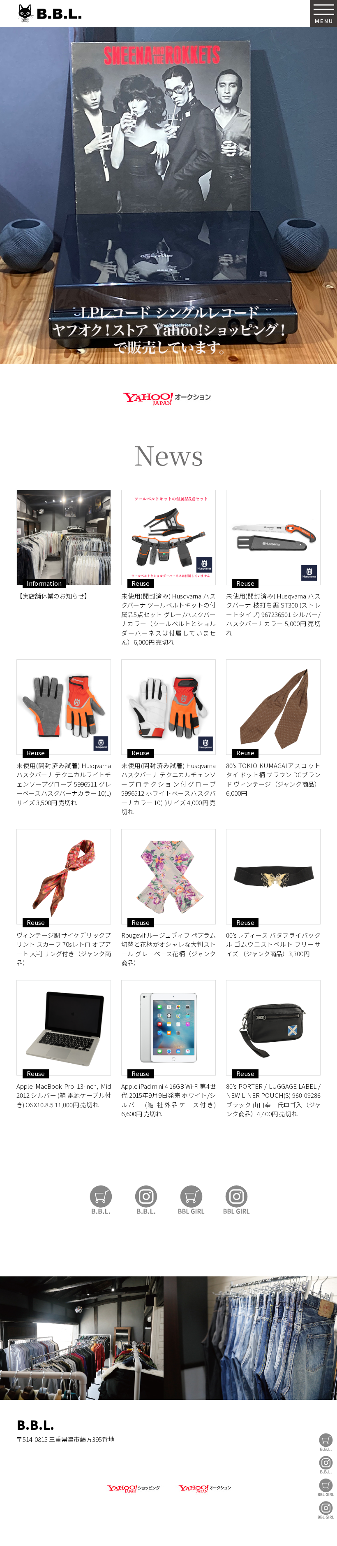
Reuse (141, 583)
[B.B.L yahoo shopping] (133, 1493)
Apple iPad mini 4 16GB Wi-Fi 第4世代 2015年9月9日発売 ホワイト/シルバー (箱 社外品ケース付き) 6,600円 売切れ (168, 1100)
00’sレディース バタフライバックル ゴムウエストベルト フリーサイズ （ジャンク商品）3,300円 (273, 944)
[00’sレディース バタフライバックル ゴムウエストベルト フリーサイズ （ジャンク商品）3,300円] (273, 876)
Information (44, 583)
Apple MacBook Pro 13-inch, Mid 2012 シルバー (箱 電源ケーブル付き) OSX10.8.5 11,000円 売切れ (63, 1095)
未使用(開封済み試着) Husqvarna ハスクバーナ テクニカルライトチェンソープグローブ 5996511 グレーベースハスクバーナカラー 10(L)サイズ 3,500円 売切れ (63, 784)
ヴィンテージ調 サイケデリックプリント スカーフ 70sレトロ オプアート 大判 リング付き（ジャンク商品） (63, 949)
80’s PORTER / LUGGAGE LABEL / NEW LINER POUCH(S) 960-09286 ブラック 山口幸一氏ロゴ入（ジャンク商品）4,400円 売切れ (273, 1100)
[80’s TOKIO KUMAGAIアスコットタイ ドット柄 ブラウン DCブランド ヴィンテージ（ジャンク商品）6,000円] (273, 707)
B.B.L (48, 13)
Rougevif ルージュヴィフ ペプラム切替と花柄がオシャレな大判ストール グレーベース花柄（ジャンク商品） (168, 949)
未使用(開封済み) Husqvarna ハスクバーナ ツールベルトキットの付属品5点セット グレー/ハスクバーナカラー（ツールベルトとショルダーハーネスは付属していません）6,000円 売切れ (168, 619)
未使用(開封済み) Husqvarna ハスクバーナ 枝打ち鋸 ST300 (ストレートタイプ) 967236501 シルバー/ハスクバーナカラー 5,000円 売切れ (273, 614)
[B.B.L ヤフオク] (204, 1493)
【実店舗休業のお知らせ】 (53, 595)
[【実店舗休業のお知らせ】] (63, 537)
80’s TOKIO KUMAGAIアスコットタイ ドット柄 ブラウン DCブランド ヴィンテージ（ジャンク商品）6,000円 (273, 779)
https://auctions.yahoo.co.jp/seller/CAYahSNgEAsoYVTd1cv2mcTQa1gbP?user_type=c (168, 397)
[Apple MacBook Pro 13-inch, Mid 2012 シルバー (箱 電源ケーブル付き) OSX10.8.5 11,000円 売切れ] (63, 1028)
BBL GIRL (326, 1510)
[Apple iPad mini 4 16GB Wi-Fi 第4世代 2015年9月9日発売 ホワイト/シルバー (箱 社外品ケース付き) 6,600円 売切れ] (168, 1028)
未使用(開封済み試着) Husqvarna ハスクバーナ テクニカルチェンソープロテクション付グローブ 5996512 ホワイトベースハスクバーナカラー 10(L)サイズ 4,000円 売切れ (168, 788)
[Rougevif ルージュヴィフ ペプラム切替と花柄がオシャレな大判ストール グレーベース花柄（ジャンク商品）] (168, 876)
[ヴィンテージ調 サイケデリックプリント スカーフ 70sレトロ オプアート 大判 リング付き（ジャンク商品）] (63, 876)
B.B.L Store (326, 1442)
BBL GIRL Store (326, 1487)
